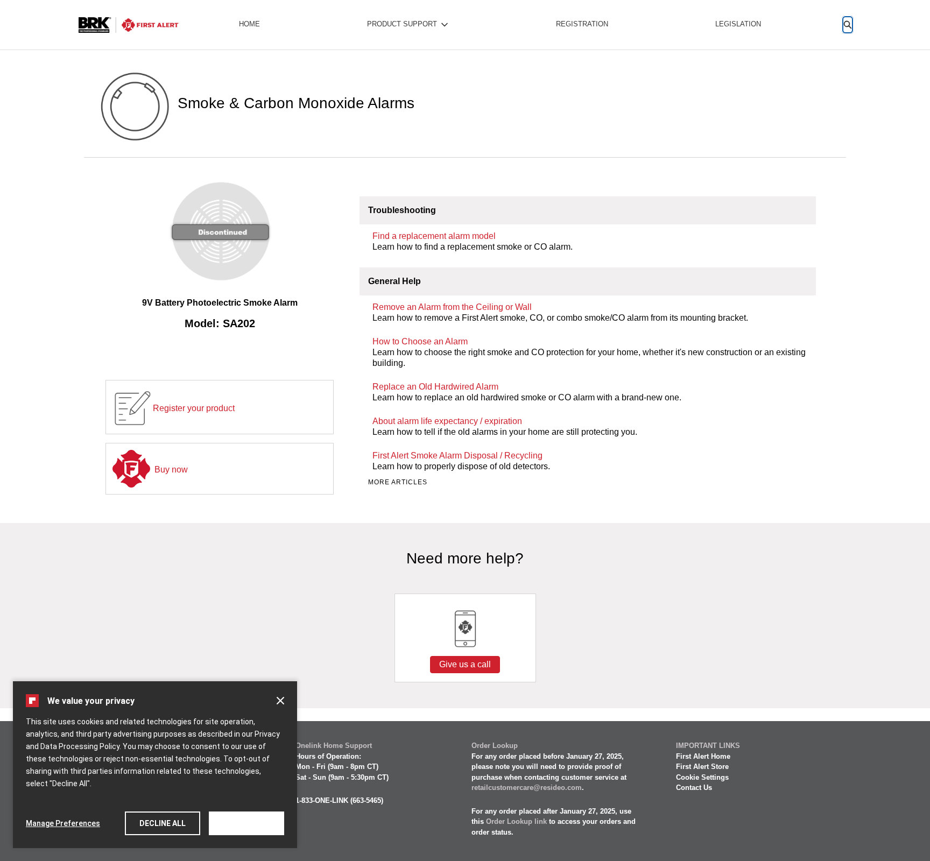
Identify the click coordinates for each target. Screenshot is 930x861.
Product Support (402, 24)
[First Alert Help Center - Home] (129, 25)
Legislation (738, 24)
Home (249, 24)
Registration (582, 24)
